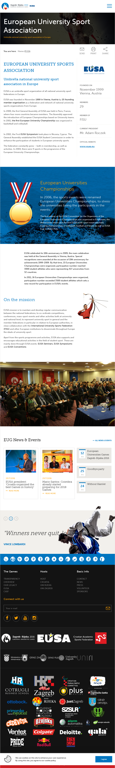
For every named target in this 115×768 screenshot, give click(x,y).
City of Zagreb (31, 658)
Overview (9, 582)
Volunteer (83, 588)
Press (80, 585)
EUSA (6, 588)
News (80, 582)
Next (108, 392)
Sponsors (82, 591)
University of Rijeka (85, 658)
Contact (82, 579)
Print (93, 53)
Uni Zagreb (46, 588)
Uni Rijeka (45, 585)
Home (21, 51)
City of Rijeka (49, 658)
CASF (6, 591)
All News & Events (103, 441)
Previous (6, 392)
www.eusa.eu (87, 146)
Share (105, 53)
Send (82, 53)
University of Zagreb (68, 658)
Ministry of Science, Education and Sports (13, 658)
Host (43, 579)
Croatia (44, 582)
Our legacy (10, 585)
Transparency (12, 579)
